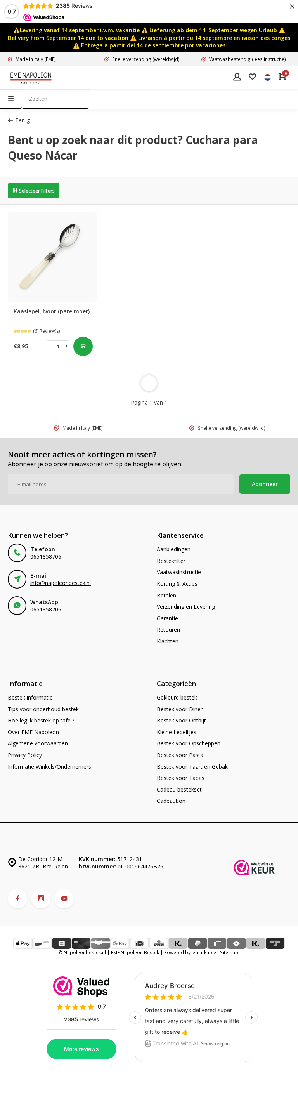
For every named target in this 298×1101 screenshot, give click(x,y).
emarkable (204, 952)
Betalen (166, 595)
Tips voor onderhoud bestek (43, 709)
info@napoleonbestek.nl (60, 583)
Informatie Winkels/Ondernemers (49, 766)
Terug (22, 120)
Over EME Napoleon (33, 732)
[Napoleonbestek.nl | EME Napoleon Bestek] (31, 77)
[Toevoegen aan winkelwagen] (83, 346)
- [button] (50, 346)
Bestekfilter (171, 560)
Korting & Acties (177, 583)
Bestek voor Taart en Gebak (192, 766)
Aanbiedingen (174, 549)
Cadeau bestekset (179, 789)
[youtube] (64, 898)
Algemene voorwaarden (38, 743)
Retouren (168, 629)
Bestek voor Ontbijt (181, 720)
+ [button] (66, 346)
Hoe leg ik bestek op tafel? (41, 720)
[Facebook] (17, 898)
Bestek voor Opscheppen (188, 743)
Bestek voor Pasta (180, 755)
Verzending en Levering (186, 606)
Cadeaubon (171, 800)
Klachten (167, 641)
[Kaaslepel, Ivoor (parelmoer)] (52, 256)
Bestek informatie (30, 697)
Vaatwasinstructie (179, 572)
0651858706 (45, 556)
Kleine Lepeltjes (176, 732)
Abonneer (265, 484)
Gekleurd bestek (177, 697)
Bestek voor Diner (180, 709)
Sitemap (229, 952)
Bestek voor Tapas (180, 777)
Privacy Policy (25, 755)
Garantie (167, 618)
